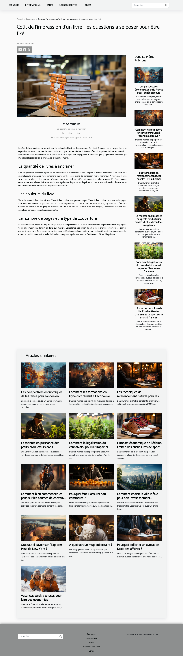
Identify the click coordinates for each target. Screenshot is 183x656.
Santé (50, 5)
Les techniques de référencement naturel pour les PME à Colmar (149, 176)
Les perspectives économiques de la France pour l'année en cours (149, 90)
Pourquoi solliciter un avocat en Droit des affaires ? (138, 547)
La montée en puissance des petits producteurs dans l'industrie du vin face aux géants (149, 220)
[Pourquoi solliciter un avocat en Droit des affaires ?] (139, 528)
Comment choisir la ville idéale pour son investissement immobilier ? (137, 498)
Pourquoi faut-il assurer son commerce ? (87, 496)
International (32, 5)
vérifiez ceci (69, 176)
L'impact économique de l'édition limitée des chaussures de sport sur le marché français (149, 313)
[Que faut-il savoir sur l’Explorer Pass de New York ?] (43, 528)
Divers (88, 5)
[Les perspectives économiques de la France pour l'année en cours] (149, 75)
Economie (14, 5)
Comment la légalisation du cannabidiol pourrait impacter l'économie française (149, 267)
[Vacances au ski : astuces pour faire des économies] (43, 579)
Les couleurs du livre (71, 133)
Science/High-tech (68, 5)
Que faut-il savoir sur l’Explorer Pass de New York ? (41, 547)
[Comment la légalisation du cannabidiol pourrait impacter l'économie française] (149, 251)
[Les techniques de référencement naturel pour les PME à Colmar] (149, 161)
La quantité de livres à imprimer (71, 129)
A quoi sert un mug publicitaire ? (90, 545)
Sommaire (73, 124)
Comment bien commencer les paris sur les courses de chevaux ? (42, 498)
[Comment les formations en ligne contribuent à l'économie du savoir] (149, 118)
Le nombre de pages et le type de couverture (71, 137)
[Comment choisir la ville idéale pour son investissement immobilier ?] (139, 477)
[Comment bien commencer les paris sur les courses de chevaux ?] (43, 477)
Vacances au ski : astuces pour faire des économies (41, 597)
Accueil (20, 19)
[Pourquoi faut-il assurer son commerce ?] (91, 477)
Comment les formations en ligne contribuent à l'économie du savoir (148, 133)
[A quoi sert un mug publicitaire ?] (91, 528)
